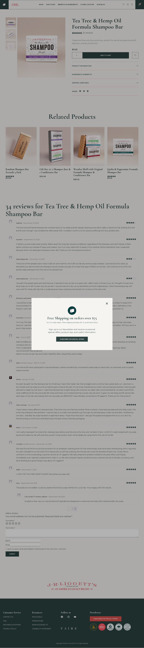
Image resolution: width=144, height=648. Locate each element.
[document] (72, 324)
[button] (107, 303)
